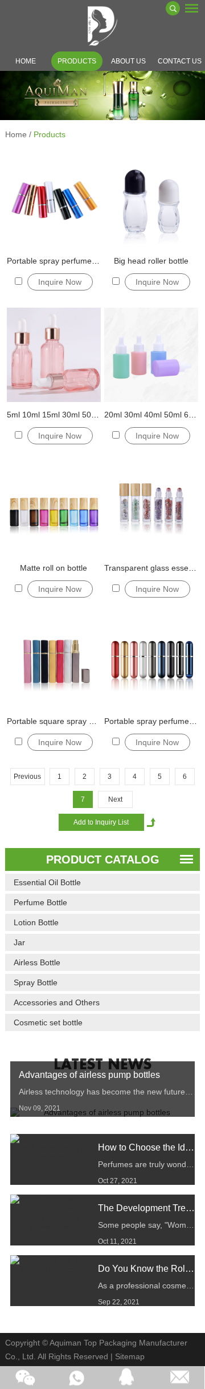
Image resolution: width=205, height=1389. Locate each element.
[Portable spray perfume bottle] (53, 201)
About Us (128, 61)
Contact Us (180, 61)
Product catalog (102, 859)
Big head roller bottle (151, 260)
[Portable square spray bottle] (53, 662)
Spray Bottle (36, 982)
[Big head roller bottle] (151, 201)
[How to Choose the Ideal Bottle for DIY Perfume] (49, 1147)
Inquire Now (59, 281)
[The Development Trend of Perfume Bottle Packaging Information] (49, 1213)
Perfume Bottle (40, 902)
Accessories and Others (57, 1002)
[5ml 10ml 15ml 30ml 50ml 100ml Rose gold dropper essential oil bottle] (53, 354)
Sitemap (130, 1356)
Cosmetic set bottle (48, 1022)
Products (77, 61)
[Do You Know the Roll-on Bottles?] (49, 1264)
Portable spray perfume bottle (60, 260)
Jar (19, 942)
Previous (27, 777)
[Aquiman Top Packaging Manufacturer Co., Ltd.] (102, 26)
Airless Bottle (37, 962)
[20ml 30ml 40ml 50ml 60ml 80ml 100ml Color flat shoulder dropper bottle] (151, 354)
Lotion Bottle (36, 922)
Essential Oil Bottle (47, 882)
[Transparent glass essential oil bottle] (151, 508)
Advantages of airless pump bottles (89, 1075)
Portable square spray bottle (58, 721)
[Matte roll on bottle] (53, 508)
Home (25, 61)
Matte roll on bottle (53, 567)
